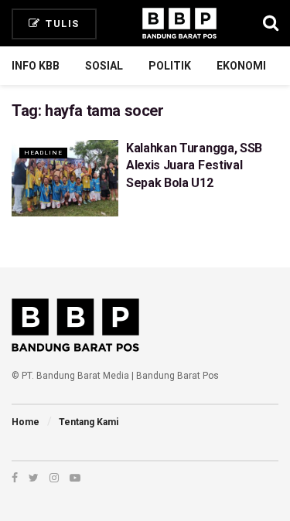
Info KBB (36, 66)
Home (25, 422)
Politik (169, 66)
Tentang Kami (88, 422)
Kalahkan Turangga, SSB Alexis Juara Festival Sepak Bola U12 (194, 165)
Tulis (61, 23)
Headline (43, 152)
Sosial (104, 66)
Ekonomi (241, 66)
